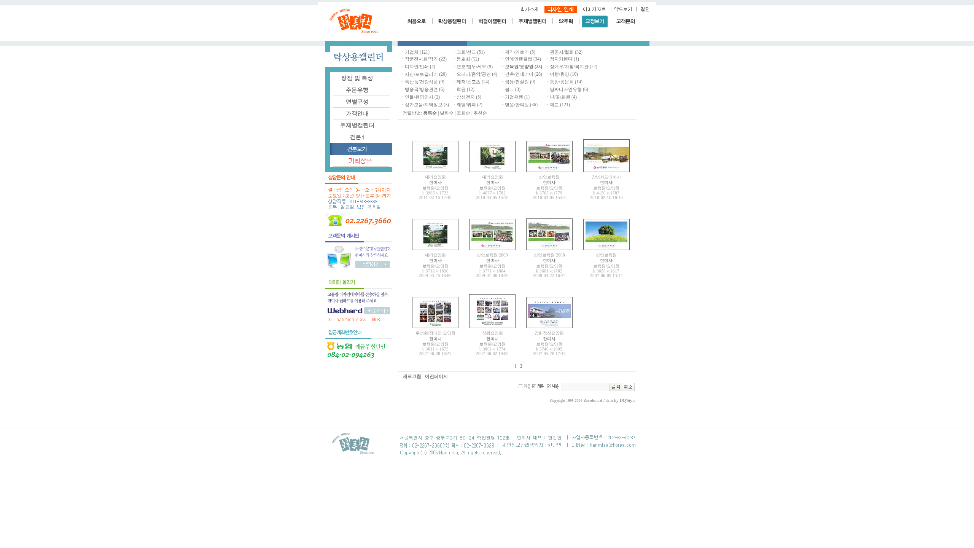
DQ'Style (627, 400)
